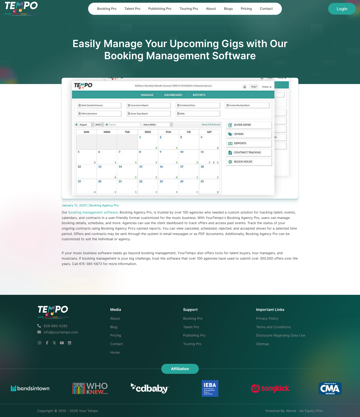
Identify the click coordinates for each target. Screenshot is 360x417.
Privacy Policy (267, 318)
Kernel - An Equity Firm (304, 411)
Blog (113, 327)
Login (342, 8)
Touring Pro (189, 8)
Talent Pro (132, 8)
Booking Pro (106, 8)
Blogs (228, 8)
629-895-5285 (55, 326)
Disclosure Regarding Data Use (280, 335)
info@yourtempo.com (61, 332)
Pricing (246, 8)
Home (115, 352)
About (211, 8)
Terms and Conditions (273, 327)
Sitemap (262, 344)
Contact (266, 8)
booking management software (93, 212)
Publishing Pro (159, 8)
